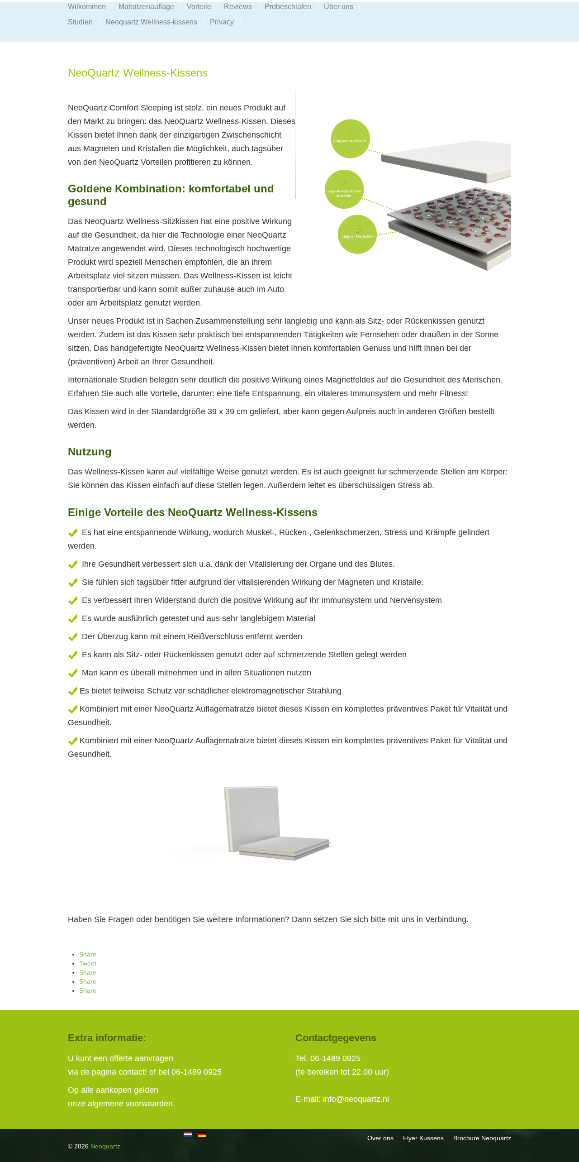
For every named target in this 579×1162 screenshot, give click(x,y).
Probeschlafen (288, 6)
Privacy (222, 22)
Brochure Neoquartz (482, 1138)
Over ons (380, 1138)
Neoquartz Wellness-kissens (151, 22)
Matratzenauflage (146, 6)
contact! (133, 1071)
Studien (80, 22)
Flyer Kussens (423, 1138)
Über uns (338, 6)
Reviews (238, 6)
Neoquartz (105, 1146)
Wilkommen (87, 6)
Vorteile (199, 6)
